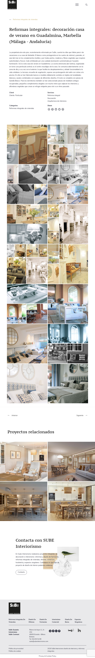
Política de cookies (15, 651)
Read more (23, 461)
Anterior (14, 415)
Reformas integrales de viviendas (25, 19)
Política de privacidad (16, 648)
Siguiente (80, 415)
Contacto (21, 572)
